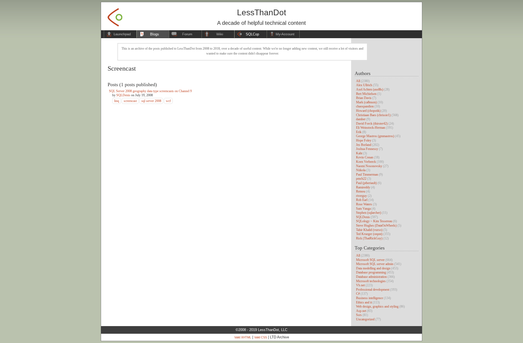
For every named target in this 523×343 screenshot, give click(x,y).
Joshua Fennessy (367, 149)
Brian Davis (364, 98)
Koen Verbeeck (366, 162)
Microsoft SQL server (370, 260)
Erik (358, 132)
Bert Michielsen (366, 94)
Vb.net (360, 285)
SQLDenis (363, 217)
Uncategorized (365, 319)
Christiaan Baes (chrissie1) (373, 115)
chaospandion (365, 106)
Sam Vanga (363, 208)
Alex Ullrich (364, 85)
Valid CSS (260, 337)
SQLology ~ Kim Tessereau (374, 221)
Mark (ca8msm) (366, 102)
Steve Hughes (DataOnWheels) (376, 225)
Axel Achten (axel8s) (369, 89)
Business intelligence (369, 298)
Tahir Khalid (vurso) (369, 230)
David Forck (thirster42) (372, 123)
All (358, 81)
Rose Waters (364, 204)
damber (361, 119)
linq (116, 101)
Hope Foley (363, 140)
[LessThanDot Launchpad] (115, 15)
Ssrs (359, 315)
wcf (168, 101)
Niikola (361, 170)
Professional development (372, 289)
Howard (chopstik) (368, 111)
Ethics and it (364, 302)
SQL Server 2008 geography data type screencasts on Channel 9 (150, 91)
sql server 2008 (151, 101)
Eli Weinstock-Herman (370, 128)
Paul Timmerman (367, 174)
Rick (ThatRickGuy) (369, 238)
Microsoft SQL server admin (374, 264)
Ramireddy (363, 187)
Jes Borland (363, 145)
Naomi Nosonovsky (369, 166)
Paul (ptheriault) (366, 183)
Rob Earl (361, 200)
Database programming (371, 272)
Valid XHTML (242, 337)
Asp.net (361, 311)
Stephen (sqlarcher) (368, 213)
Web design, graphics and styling (377, 306)
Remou (360, 191)
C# (358, 294)
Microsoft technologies (371, 281)
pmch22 (361, 178)
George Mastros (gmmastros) (375, 136)
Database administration (371, 277)
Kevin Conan (364, 157)
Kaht (359, 153)
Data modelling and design (373, 268)
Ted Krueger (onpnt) (369, 234)
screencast (130, 101)
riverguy (361, 196)
